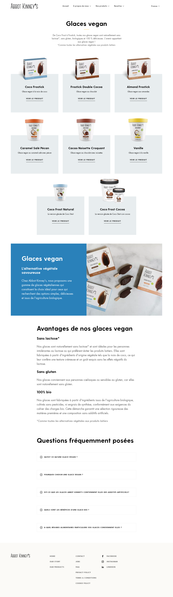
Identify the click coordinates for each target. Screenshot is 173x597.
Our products (57, 567)
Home (52, 556)
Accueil (65, 6)
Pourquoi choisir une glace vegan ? (63, 475)
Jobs (78, 562)
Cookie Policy (83, 583)
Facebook (111, 556)
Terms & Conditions (86, 578)
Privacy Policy (83, 572)
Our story (55, 562)
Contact (80, 556)
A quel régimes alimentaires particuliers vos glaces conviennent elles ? (83, 527)
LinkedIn (111, 567)
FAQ (77, 567)
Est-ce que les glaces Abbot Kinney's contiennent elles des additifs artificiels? (86, 492)
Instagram (112, 562)
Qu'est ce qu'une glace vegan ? (61, 457)
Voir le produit (34, 99)
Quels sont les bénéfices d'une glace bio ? (66, 510)
